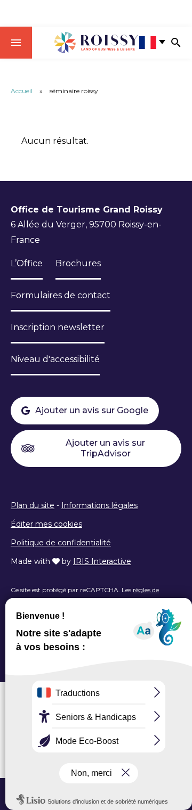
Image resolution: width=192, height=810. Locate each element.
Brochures (78, 263)
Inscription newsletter (58, 327)
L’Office (27, 263)
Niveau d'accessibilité (55, 359)
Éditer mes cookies (46, 524)
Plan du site (32, 505)
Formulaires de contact (60, 295)
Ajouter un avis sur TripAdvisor (105, 448)
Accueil (22, 91)
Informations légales (99, 505)
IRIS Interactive (102, 561)
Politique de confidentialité (61, 542)
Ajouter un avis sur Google (91, 410)
